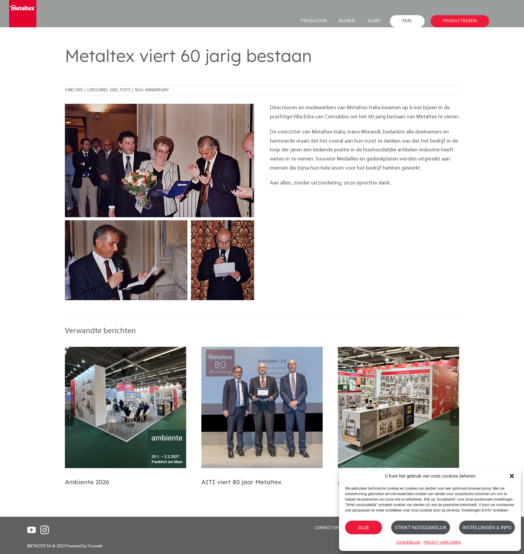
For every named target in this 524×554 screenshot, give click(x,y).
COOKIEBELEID (408, 542)
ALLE (363, 527)
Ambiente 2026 (87, 482)
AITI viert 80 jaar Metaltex (241, 482)
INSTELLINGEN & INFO (487, 527)
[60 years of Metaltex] (159, 106)
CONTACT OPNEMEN (333, 528)
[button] (512, 476)
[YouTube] (31, 530)
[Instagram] (44, 530)
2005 (113, 90)
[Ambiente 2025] (398, 407)
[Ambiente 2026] (125, 407)
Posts (125, 90)
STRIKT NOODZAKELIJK (421, 527)
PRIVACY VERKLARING (442, 542)
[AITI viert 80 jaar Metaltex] (262, 407)
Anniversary (157, 90)
